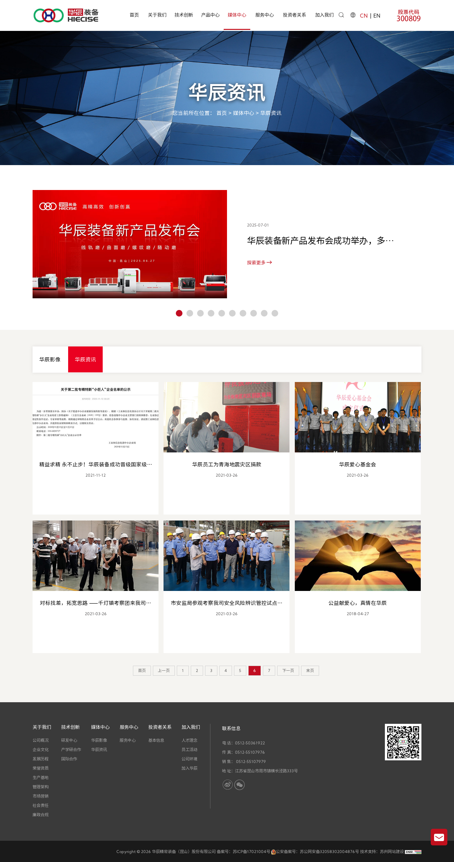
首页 (134, 15)
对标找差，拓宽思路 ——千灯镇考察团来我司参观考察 (95, 603)
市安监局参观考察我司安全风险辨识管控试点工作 (227, 603)
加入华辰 (189, 768)
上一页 (164, 670)
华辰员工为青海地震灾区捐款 (226, 464)
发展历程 (41, 759)
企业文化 (41, 749)
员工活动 (189, 749)
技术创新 (183, 15)
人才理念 (189, 740)
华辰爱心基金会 (357, 464)
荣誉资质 (41, 768)
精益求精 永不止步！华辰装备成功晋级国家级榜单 (95, 465)
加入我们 (324, 15)
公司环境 (189, 759)
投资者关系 (294, 15)
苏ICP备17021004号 (251, 851)
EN (376, 15)
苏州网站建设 (392, 851)
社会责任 (41, 805)
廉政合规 (41, 814)
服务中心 (264, 15)
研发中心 (69, 740)
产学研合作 (71, 749)
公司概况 (41, 740)
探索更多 (257, 262)
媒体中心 (237, 15)
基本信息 (156, 740)
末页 (310, 670)
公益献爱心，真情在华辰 (357, 603)
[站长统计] (413, 851)
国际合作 (69, 759)
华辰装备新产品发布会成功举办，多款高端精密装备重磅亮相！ (320, 241)
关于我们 (157, 15)
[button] (179, 313)
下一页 (288, 670)
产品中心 (210, 15)
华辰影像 (49, 359)
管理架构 (41, 787)
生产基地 (41, 777)
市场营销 (41, 796)
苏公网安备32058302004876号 (329, 851)
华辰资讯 (271, 112)
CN (364, 15)
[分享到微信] (239, 784)
